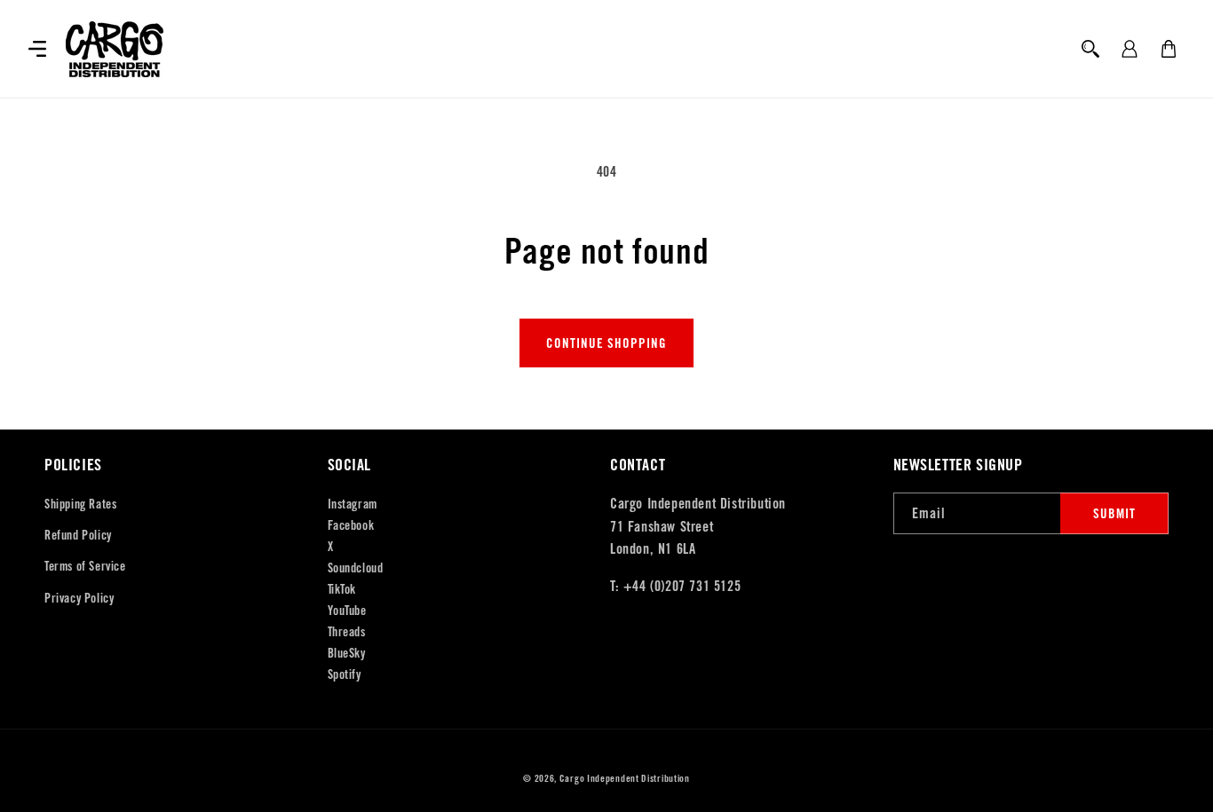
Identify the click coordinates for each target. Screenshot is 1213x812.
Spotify (344, 674)
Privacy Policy (79, 598)
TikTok (342, 589)
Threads (347, 632)
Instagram (352, 504)
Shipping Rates (80, 504)
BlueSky (347, 653)
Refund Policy (78, 535)
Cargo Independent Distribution (624, 778)
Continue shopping (606, 343)
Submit (1114, 513)
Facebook (351, 525)
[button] (37, 48)
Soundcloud (356, 568)
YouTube (347, 611)
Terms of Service (85, 566)
